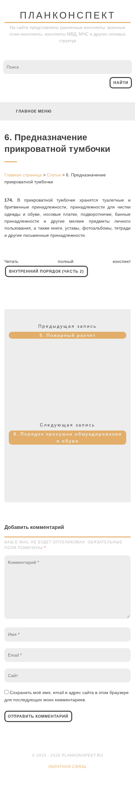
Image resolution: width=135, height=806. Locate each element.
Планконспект (68, 15)
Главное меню (33, 111)
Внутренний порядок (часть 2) (46, 271)
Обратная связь (67, 766)
